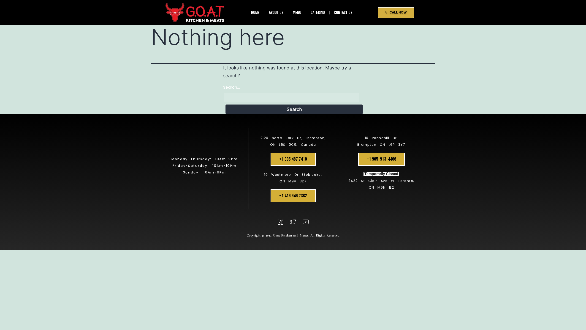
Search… (231, 87)
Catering (318, 12)
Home (255, 12)
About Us (276, 12)
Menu (297, 12)
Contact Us (343, 12)
